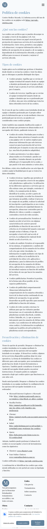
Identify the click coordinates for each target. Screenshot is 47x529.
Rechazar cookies (37, 523)
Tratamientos (29, 488)
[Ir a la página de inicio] (4, 4)
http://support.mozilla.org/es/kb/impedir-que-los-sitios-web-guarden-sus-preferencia (25, 408)
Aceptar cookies (22, 523)
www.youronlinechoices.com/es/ (22, 457)
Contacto (28, 495)
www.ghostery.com (24, 451)
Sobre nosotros (30, 491)
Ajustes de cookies (8, 523)
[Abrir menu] (43, 5)
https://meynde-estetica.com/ (31, 461)
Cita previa (28, 484)
